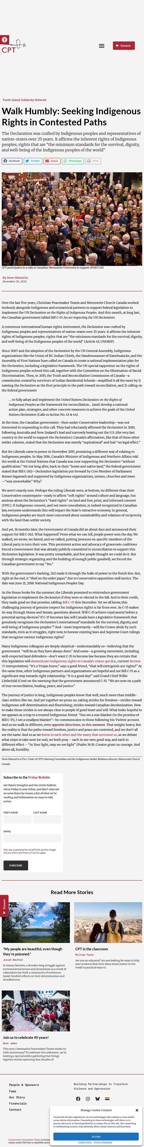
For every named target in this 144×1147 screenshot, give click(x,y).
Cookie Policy (85, 1142)
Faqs (12, 1091)
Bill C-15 (68, 602)
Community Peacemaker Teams (24, 1139)
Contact (15, 1109)
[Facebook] (78, 1098)
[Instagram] (87, 1098)
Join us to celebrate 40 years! (26, 1037)
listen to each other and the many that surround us (79, 735)
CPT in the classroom (91, 949)
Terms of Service (31, 852)
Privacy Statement (103, 1142)
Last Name (40, 812)
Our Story (17, 1097)
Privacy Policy (11, 852)
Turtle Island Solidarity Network (24, 100)
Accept (96, 1136)
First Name (11, 812)
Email (7, 831)
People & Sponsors (24, 1085)
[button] (137, 1110)
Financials (18, 1103)
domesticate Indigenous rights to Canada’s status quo (70, 661)
